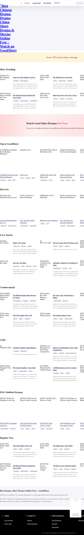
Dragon (30, 371)
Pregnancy (3, 180)
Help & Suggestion (32, 524)
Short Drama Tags (56, 520)
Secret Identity (24, 225)
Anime (68, 428)
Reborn (21, 318)
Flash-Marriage (24, 80)
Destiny (43, 223)
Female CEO (33, 225)
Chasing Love (62, 80)
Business (29, 520)
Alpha (22, 266)
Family (62, 180)
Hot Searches (55, 527)
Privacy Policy (8, 524)
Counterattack (33, 100)
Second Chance (12, 225)
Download (46, 3)
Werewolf (28, 266)
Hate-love (73, 469)
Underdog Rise (24, 100)
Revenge (56, 98)
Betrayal (61, 246)
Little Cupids (44, 180)
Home (26, 3)
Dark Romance (57, 268)
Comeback (25, 300)
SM (70, 268)
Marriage (70, 80)
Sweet (9, 180)
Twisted (68, 373)
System (61, 318)
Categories (36, 3)
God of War (69, 98)
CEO (14, 180)
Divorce (28, 428)
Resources (54, 524)
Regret (55, 80)
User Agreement (8, 520)
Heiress (68, 180)
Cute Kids (16, 80)
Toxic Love (3, 225)
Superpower (23, 351)
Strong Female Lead (71, 353)
